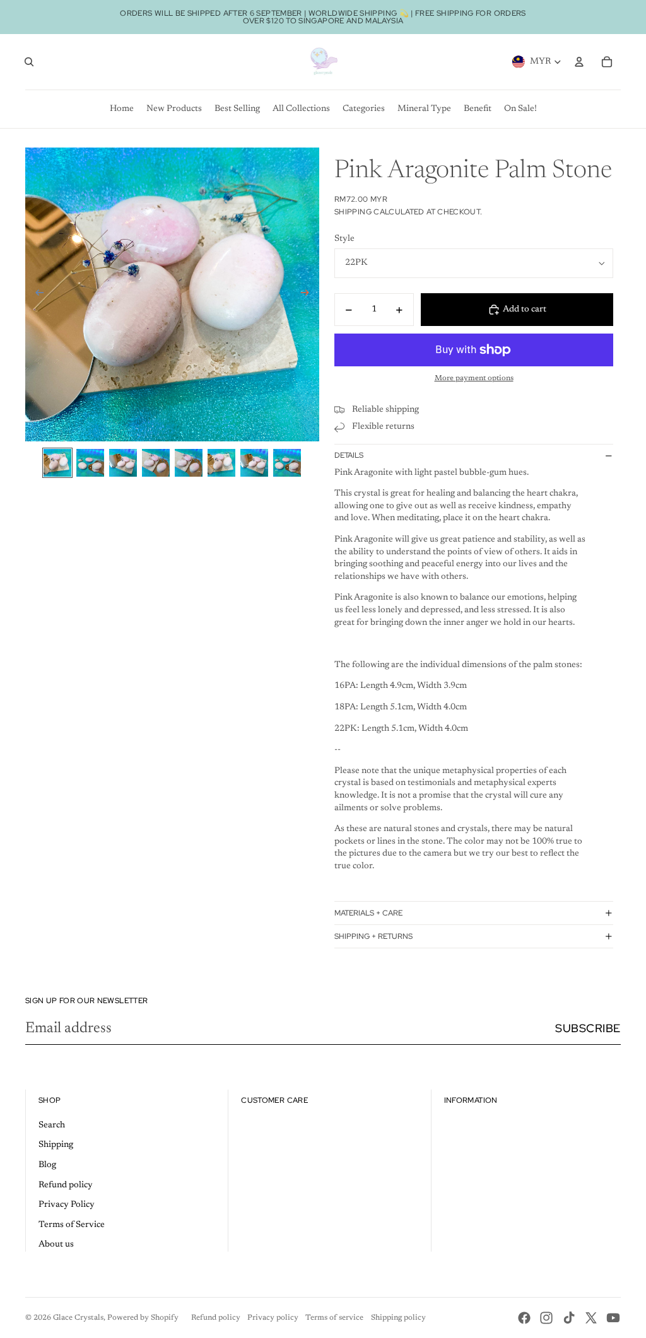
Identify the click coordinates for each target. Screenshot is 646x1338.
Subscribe (588, 1028)
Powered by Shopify (143, 1318)
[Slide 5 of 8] (189, 463)
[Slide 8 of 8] (287, 463)
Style (344, 239)
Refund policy (65, 1185)
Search (51, 1125)
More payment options (474, 378)
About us (56, 1244)
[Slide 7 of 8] (254, 463)
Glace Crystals (78, 1318)
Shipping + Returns (373, 936)
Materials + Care (368, 913)
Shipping (55, 1145)
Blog (47, 1165)
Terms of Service (71, 1225)
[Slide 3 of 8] (123, 463)
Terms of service (334, 1318)
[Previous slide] (35, 294)
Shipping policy (398, 1318)
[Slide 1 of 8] (57, 463)
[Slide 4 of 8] (156, 463)
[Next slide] (308, 294)
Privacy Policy (66, 1205)
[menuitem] (122, 109)
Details (348, 455)
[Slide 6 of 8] (221, 463)
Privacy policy (272, 1318)
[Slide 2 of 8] (90, 463)
